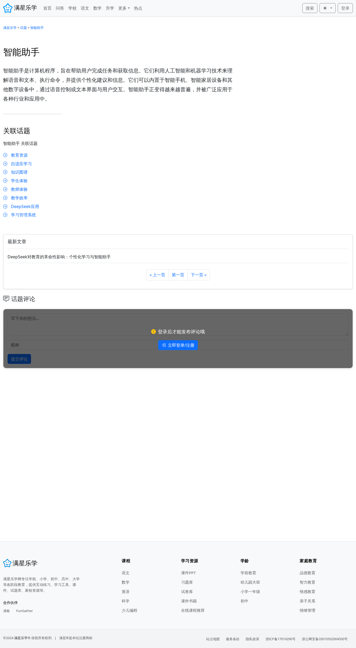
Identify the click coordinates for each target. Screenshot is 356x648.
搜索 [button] (310, 8)
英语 (126, 591)
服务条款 (233, 639)
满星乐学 (10, 27)
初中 (244, 600)
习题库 (187, 582)
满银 (6, 610)
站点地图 (213, 639)
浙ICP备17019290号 (281, 639)
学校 (72, 8)
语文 (85, 8)
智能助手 (37, 27)
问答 (60, 8)
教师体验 (19, 189)
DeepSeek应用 (25, 206)
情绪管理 (307, 610)
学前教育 (248, 572)
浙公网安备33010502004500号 (325, 639)
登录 (345, 8)
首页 (47, 8)
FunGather (24, 610)
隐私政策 (252, 639)
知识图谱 (19, 172)
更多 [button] (122, 8)
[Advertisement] (159, 455)
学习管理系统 (23, 215)
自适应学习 (21, 164)
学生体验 (19, 181)
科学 (126, 600)
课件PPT (188, 572)
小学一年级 (250, 591)
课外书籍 (189, 600)
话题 (23, 27)
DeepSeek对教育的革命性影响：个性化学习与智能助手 (59, 257)
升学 (110, 8)
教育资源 (19, 155)
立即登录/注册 (181, 345)
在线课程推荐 (193, 610)
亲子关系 (307, 600)
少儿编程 (129, 610)
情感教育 (307, 591)
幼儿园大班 (250, 582)
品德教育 (307, 572)
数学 (97, 8)
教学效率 (19, 198)
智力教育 (307, 582)
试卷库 (187, 591)
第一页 (178, 275)
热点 (138, 8)
